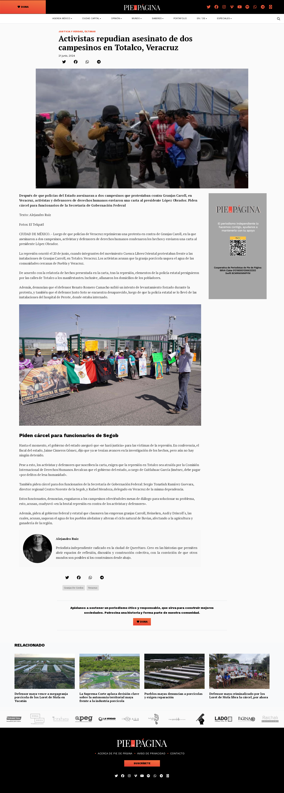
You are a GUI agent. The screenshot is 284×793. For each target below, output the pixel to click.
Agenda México (61, 18)
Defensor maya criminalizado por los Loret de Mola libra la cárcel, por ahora (238, 695)
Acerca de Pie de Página (115, 753)
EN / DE (201, 18)
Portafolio (180, 18)
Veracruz (92, 587)
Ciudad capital (90, 18)
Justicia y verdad (71, 31)
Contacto (177, 753)
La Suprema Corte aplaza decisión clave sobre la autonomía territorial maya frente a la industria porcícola (109, 697)
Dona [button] (24, 6)
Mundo (136, 18)
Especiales (223, 18)
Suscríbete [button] (142, 763)
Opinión (115, 18)
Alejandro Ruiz (67, 539)
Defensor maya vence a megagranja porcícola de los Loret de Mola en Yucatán (41, 697)
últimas (90, 31)
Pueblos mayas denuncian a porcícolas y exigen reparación (173, 695)
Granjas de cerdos (73, 587)
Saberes (157, 18)
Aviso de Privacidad (151, 753)
